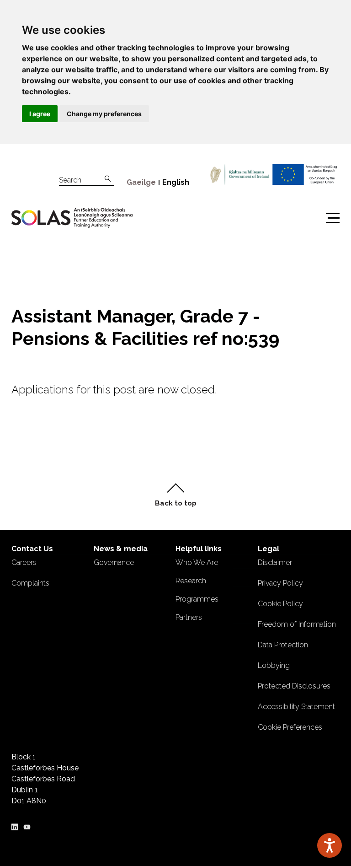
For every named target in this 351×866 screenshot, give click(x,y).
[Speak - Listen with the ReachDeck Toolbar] (329, 845)
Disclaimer (275, 562)
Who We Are (197, 562)
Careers (24, 562)
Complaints (30, 583)
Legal (268, 548)
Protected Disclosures (294, 686)
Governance (114, 562)
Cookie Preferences (290, 727)
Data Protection (283, 644)
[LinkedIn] (14, 825)
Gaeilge (141, 182)
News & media (121, 548)
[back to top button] (175, 495)
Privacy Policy (280, 583)
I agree (39, 114)
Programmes (197, 599)
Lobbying (274, 665)
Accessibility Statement (296, 706)
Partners (189, 617)
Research (191, 580)
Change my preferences (104, 114)
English (175, 182)
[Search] (108, 179)
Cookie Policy (280, 603)
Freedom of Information (297, 624)
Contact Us (32, 548)
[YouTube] (27, 825)
